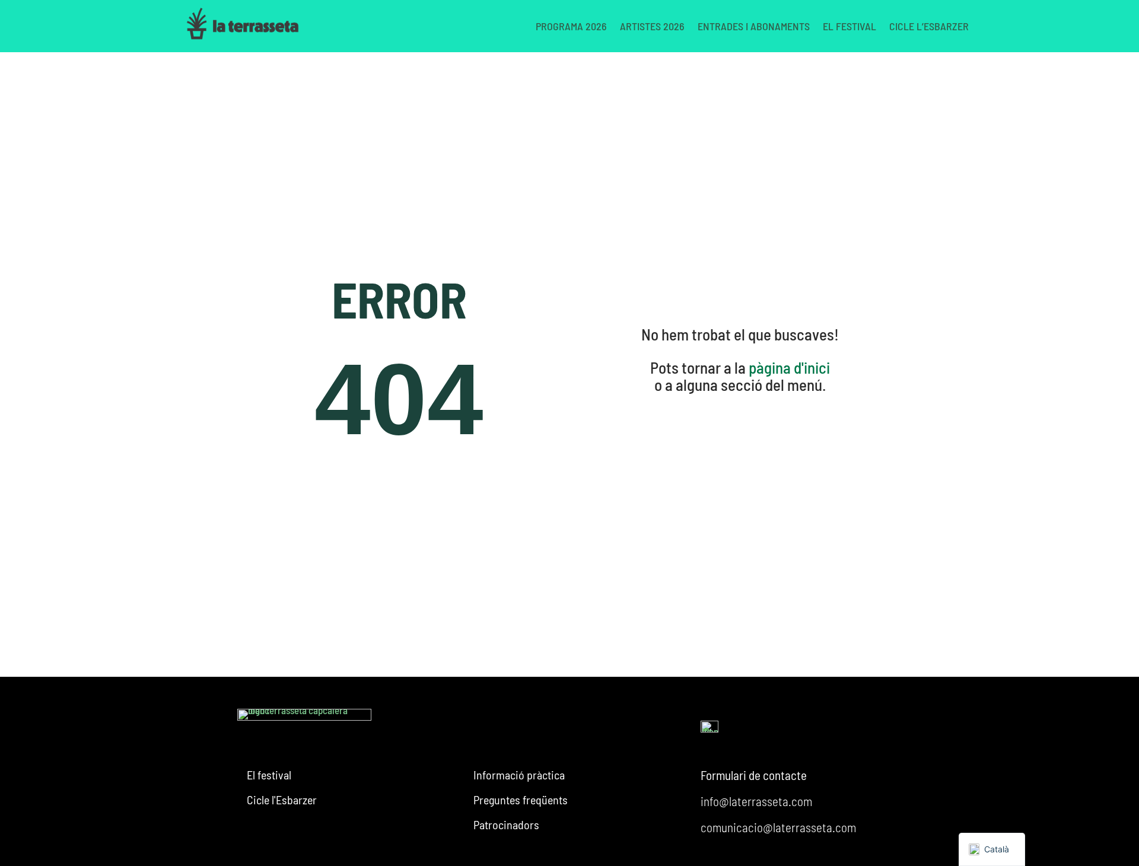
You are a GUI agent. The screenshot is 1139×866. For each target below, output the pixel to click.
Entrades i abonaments (754, 26)
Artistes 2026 (652, 26)
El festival (849, 26)
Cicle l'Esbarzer (282, 799)
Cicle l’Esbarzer (929, 26)
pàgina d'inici (789, 367)
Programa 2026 (571, 26)
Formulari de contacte (754, 775)
